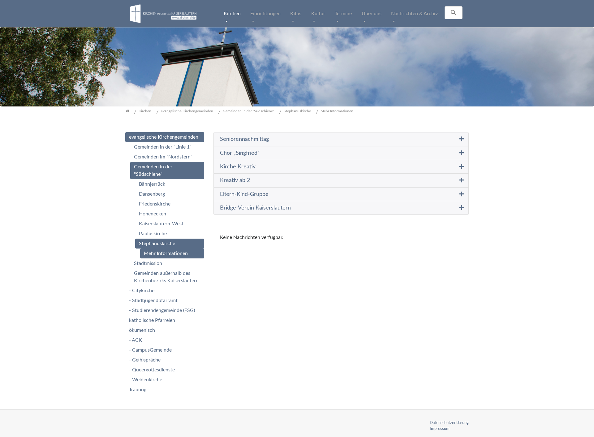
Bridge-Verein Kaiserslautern (255, 207)
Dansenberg (152, 194)
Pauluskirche (153, 233)
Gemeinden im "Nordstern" (163, 156)
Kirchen (232, 13)
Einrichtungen (265, 13)
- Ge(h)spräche (145, 359)
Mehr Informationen (166, 253)
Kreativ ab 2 (235, 180)
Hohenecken (152, 213)
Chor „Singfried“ (240, 153)
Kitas (295, 13)
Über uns (371, 13)
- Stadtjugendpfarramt (153, 300)
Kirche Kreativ (238, 166)
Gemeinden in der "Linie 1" (163, 147)
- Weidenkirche (145, 379)
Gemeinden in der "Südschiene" (153, 170)
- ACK (135, 340)
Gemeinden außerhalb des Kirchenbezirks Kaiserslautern (166, 277)
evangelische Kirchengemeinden (163, 137)
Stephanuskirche (157, 243)
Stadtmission (148, 263)
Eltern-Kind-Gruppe (244, 194)
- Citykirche (141, 290)
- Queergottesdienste (152, 369)
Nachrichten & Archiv (414, 13)
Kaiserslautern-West (161, 223)
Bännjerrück (152, 184)
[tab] (341, 139)
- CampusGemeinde (150, 350)
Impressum (440, 429)
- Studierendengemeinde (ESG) (162, 310)
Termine (343, 13)
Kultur (318, 13)
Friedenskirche (154, 203)
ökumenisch (142, 330)
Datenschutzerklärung (449, 423)
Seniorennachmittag (244, 139)
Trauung (137, 389)
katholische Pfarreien (152, 320)
